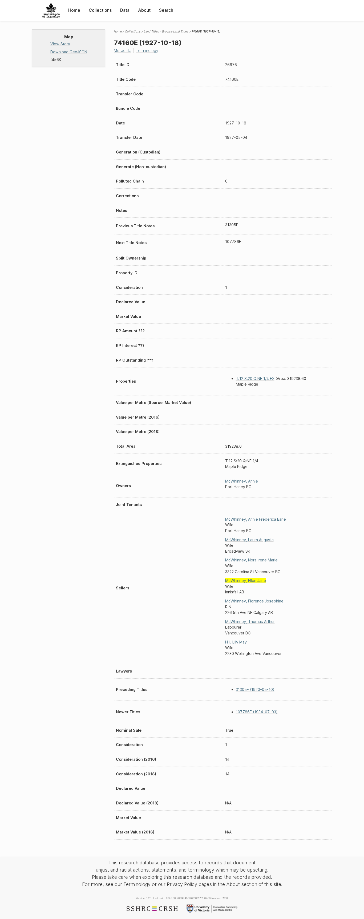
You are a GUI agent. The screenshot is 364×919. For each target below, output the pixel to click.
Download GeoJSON (68, 52)
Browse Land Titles (175, 31)
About (144, 10)
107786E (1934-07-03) (257, 712)
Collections (100, 10)
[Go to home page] (51, 10)
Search (166, 10)
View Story (60, 44)
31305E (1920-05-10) (255, 689)
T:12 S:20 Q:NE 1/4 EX (255, 378)
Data (125, 10)
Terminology (147, 50)
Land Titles (151, 31)
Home (74, 10)
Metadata (122, 50)
